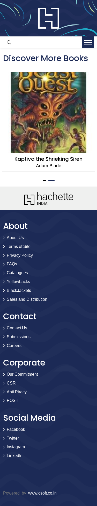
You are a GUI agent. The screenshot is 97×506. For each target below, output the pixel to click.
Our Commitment (22, 374)
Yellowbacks (18, 281)
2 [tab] (51, 180)
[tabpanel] (48, 121)
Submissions (19, 337)
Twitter (13, 438)
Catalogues (17, 273)
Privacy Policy (20, 255)
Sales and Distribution (27, 299)
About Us (15, 237)
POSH (13, 400)
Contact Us (17, 328)
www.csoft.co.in (42, 493)
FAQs (12, 264)
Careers (14, 345)
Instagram (16, 447)
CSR (11, 383)
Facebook (16, 429)
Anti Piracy (17, 392)
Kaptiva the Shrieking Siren (48, 159)
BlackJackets (19, 290)
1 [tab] (44, 180)
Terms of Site (19, 246)
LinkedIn (15, 455)
